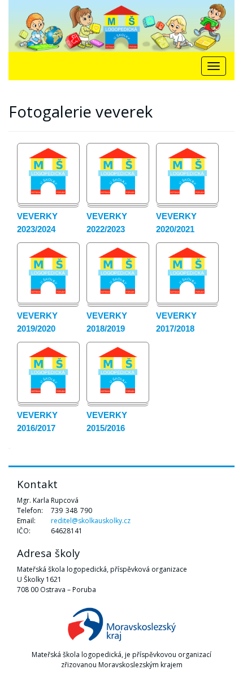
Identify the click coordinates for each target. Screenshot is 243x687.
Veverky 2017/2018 (176, 322)
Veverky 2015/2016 (106, 421)
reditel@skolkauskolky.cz (91, 520)
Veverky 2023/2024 (37, 222)
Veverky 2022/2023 (106, 222)
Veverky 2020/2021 (176, 222)
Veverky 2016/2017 (37, 421)
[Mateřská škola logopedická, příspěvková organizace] (121, 26)
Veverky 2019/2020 (37, 322)
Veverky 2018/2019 (106, 322)
